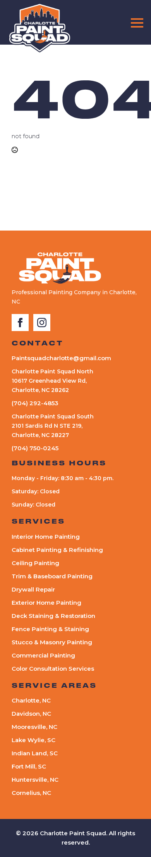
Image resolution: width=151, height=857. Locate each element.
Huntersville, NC (35, 779)
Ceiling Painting (35, 563)
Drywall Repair (33, 589)
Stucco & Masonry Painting (52, 642)
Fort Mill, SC (29, 766)
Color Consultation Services (53, 668)
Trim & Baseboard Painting (52, 576)
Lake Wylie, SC (33, 740)
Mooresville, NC (34, 726)
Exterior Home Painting (46, 602)
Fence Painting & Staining (50, 629)
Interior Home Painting (46, 536)
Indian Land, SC (35, 753)
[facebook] (20, 322)
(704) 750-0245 (35, 448)
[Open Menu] (137, 23)
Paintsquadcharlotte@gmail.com (61, 358)
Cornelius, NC (31, 792)
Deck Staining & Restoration (53, 615)
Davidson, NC (31, 713)
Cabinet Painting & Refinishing (57, 549)
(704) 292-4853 (35, 403)
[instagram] (41, 322)
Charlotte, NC (31, 700)
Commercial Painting (43, 655)
